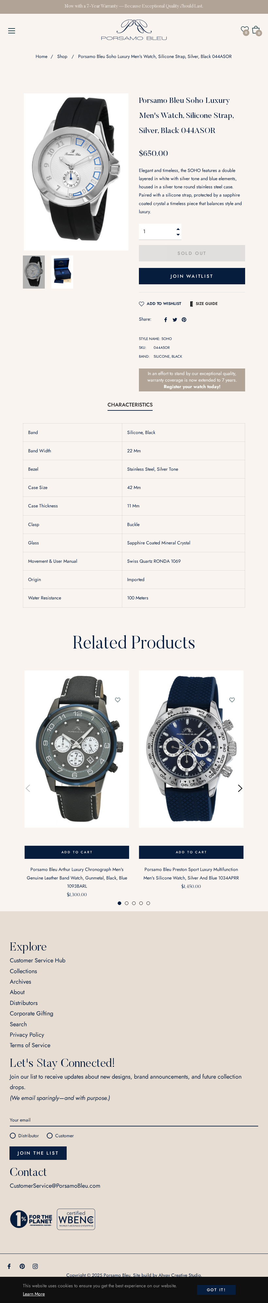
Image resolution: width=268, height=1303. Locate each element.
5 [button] (148, 903)
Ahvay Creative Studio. (180, 1275)
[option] (77, 788)
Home (41, 56)
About (17, 992)
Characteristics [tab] (130, 404)
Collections (23, 971)
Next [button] (240, 788)
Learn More (34, 1294)
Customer (64, 1135)
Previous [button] (27, 788)
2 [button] (126, 903)
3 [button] (134, 903)
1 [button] (119, 903)
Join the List (38, 1153)
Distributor (28, 1135)
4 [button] (141, 903)
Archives (20, 981)
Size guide (207, 304)
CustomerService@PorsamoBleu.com (55, 1185)
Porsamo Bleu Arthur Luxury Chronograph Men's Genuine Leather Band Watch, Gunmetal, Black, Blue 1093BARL (77, 877)
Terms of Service (30, 1045)
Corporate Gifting (31, 1013)
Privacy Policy (27, 1034)
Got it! (216, 1290)
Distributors (24, 1003)
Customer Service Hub (37, 960)
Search (18, 1024)
